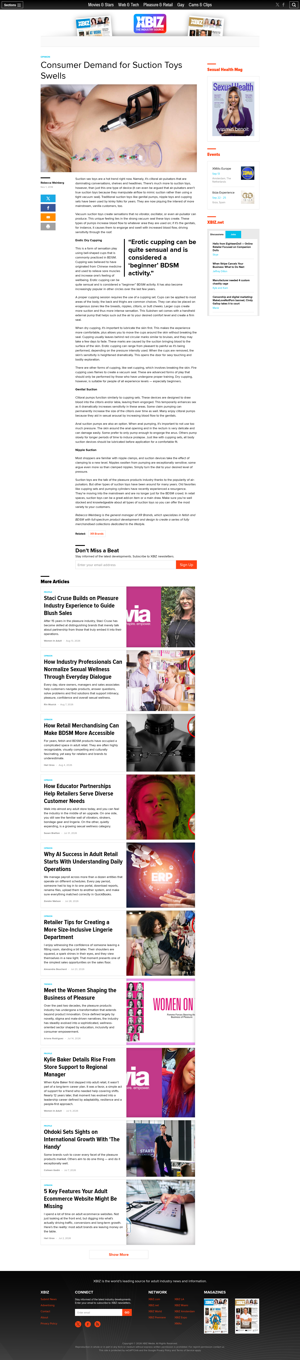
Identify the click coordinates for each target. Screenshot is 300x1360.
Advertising (48, 1305)
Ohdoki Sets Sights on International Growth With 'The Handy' (82, 1139)
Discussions (217, 234)
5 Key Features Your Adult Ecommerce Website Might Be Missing (80, 1199)
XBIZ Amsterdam (184, 1311)
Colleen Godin (52, 1170)
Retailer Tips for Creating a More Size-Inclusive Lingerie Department (78, 929)
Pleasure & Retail (158, 5)
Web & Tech (128, 5)
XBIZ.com (154, 1299)
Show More (119, 1254)
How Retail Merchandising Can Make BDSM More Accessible (81, 729)
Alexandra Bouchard (55, 969)
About (44, 1317)
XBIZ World (155, 1311)
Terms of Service (185, 1350)
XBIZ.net (215, 222)
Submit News (49, 1299)
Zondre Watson (52, 901)
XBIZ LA (179, 1299)
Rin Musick (50, 704)
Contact (45, 1311)
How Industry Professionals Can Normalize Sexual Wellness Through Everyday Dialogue (83, 669)
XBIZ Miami (181, 1305)
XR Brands (97, 534)
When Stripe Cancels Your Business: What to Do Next (228, 265)
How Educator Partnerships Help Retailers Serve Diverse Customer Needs (78, 793)
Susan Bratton (52, 833)
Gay (180, 5)
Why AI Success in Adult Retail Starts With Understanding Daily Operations (83, 861)
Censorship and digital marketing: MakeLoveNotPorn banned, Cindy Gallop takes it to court (233, 300)
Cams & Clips (200, 5)
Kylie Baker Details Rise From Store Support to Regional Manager (79, 1067)
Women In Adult (53, 640)
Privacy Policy (49, 1323)
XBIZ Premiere (157, 1317)
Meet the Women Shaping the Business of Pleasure (80, 994)
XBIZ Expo (180, 1317)
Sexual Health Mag (225, 69)
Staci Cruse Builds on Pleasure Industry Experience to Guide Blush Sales (81, 605)
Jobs (233, 234)
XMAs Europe (221, 168)
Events (213, 154)
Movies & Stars (101, 5)
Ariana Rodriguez (53, 1038)
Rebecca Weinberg (52, 183)
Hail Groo (49, 765)
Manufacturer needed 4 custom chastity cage (231, 282)
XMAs (178, 1323)
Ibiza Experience (223, 192)
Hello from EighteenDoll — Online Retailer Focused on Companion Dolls (233, 247)
